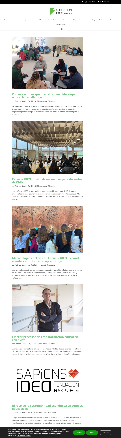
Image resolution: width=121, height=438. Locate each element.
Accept (79, 432)
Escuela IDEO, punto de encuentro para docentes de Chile (47, 180)
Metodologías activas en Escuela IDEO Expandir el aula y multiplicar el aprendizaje (46, 259)
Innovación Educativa (47, 101)
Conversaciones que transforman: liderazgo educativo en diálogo (43, 96)
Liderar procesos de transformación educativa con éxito (45, 338)
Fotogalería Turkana (98, 20)
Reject (92, 432)
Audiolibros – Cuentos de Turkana (47, 20)
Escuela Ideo (60, 24)
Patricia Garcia (20, 101)
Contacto (111, 20)
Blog (74, 20)
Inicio (6, 20)
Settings (105, 432)
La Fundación (15, 20)
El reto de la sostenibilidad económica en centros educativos (47, 407)
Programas (26, 20)
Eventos (82, 20)
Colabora (92, 2)
